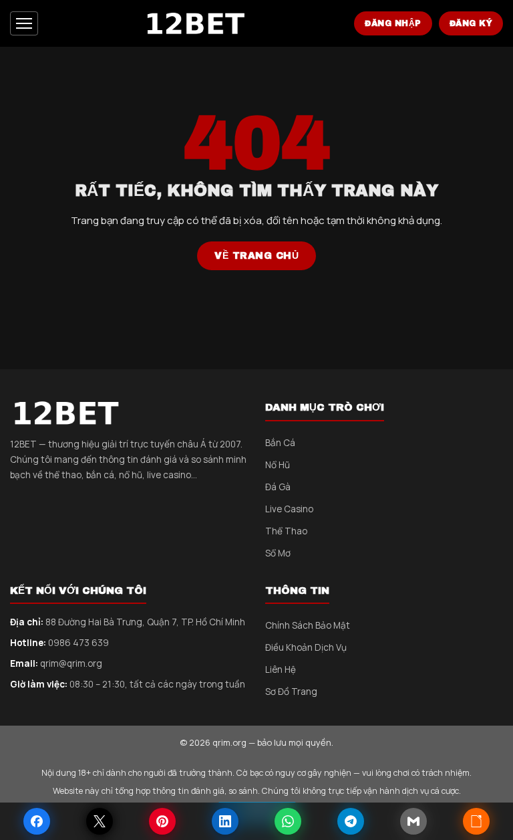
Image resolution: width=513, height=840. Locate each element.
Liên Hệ (280, 669)
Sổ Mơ (278, 553)
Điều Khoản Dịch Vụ (306, 647)
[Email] (413, 821)
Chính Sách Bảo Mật (307, 625)
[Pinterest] (162, 821)
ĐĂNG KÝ (471, 23)
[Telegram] (350, 821)
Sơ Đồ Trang (291, 692)
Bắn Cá (280, 443)
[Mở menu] (24, 23)
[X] (99, 821)
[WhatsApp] (288, 821)
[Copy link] (476, 821)
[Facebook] (36, 821)
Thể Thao (286, 531)
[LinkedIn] (225, 821)
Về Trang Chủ (256, 256)
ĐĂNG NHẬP (393, 23)
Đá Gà (278, 487)
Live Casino (289, 509)
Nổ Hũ (277, 465)
